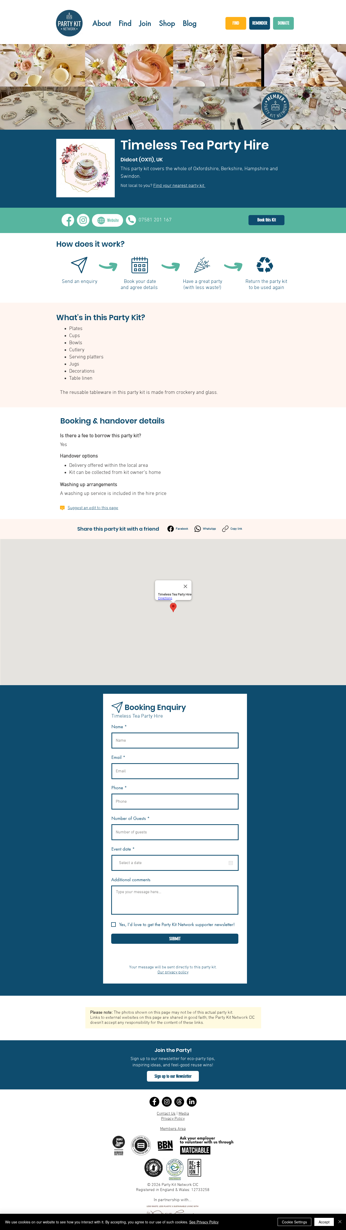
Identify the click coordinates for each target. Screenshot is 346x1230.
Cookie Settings (294, 1221)
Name (117, 727)
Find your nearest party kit (179, 185)
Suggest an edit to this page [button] (93, 508)
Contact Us (166, 1113)
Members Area (173, 1128)
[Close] (340, 1222)
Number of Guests (128, 818)
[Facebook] (154, 1102)
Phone (117, 788)
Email (116, 757)
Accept (324, 1221)
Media (184, 1113)
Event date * (126, 849)
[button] (173, 1076)
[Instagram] (167, 1102)
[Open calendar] (231, 863)
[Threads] (179, 1102)
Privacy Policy (173, 1118)
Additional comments (130, 880)
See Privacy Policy (204, 1221)
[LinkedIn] (192, 1102)
